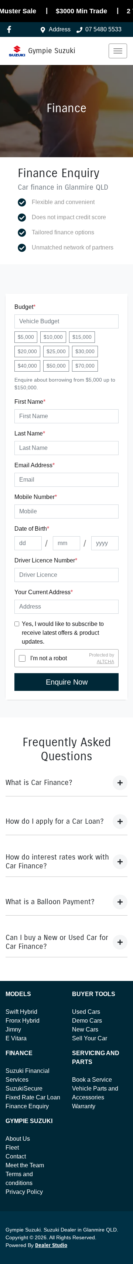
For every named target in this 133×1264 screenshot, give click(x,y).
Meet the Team (25, 1165)
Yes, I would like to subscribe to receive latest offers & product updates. (63, 633)
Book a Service (92, 1080)
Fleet (12, 1147)
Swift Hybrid (21, 1012)
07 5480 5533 (103, 29)
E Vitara (16, 1038)
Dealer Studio (51, 1245)
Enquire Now (67, 682)
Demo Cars (87, 1020)
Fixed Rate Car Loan (33, 1097)
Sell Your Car (89, 1038)
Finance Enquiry (27, 1106)
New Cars (85, 1029)
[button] (118, 51)
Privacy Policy (24, 1192)
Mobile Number (35, 497)
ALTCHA (105, 661)
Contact (16, 1156)
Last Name (29, 433)
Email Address (34, 465)
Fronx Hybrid (23, 1020)
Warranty (83, 1106)
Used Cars (86, 1012)
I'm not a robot (48, 658)
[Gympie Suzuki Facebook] (11, 29)
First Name (29, 402)
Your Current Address (43, 592)
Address (60, 29)
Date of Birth (31, 529)
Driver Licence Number (45, 560)
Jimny (13, 1029)
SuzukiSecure (24, 1088)
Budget (24, 307)
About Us (18, 1139)
